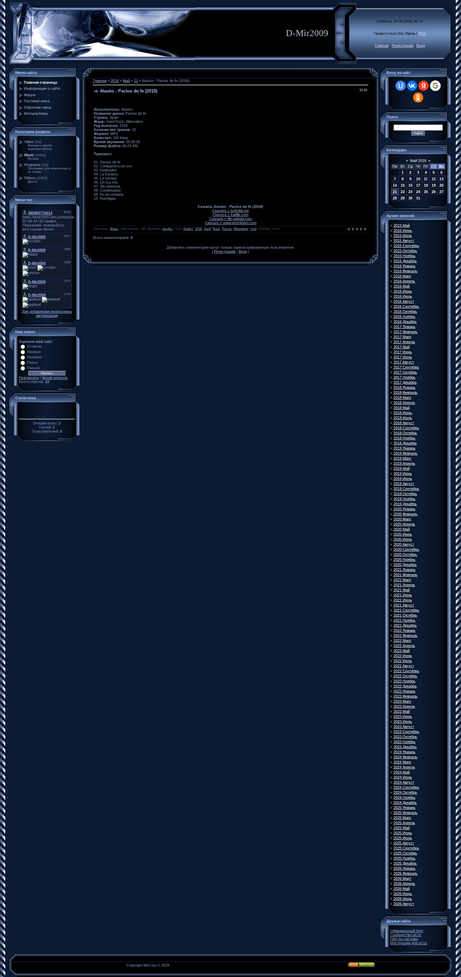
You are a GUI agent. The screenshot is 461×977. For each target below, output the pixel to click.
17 (418, 185)
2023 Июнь (403, 716)
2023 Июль (403, 722)
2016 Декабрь (405, 322)
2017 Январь (404, 327)
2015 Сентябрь (406, 246)
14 (395, 185)
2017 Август (404, 362)
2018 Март (402, 398)
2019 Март (402, 458)
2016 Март (402, 276)
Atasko (188, 228)
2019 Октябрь (405, 494)
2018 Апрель (404, 403)
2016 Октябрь (405, 311)
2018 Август (404, 423)
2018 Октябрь (405, 433)
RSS (422, 33)
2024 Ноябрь (404, 797)
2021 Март (402, 580)
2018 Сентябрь (406, 428)
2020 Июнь (403, 534)
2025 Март (402, 818)
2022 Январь (404, 630)
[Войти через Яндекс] (423, 86)
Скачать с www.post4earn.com (230, 223)
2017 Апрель (404, 342)
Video (28, 142)
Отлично (34, 346)
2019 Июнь (403, 473)
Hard (207, 228)
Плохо (32, 362)
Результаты (29, 378)
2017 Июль (403, 357)
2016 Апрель (404, 281)
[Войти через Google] (435, 85)
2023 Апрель (404, 706)
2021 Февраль (405, 575)
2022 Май (402, 651)
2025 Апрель (404, 823)
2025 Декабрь (405, 863)
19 (434, 185)
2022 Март (402, 641)
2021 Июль (403, 600)
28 (395, 198)
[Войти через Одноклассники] (418, 97)
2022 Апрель (404, 646)
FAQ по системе (404, 939)
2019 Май (402, 468)
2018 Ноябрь (404, 438)
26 (434, 192)
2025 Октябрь (405, 853)
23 (410, 192)
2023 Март (402, 701)
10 (418, 179)
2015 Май (402, 225)
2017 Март (402, 337)
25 (426, 192)
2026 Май (402, 889)
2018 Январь (404, 387)
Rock (216, 228)
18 (426, 185)
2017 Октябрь (405, 372)
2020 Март (402, 519)
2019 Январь (404, 448)
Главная (382, 46)
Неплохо (34, 357)
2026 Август (404, 904)
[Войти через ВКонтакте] (412, 86)
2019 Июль (403, 479)
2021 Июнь (403, 595)
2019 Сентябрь (406, 489)
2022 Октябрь (405, 676)
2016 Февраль (405, 271)
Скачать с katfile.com (230, 215)
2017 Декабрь (405, 382)
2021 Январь (404, 570)
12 (434, 179)
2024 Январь (404, 752)
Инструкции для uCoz (408, 943)
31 (418, 198)
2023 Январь (404, 691)
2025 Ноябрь (404, 858)
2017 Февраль (405, 332)
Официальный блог (407, 931)
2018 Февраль (405, 392)
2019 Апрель (404, 463)
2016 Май (402, 286)
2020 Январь (404, 509)
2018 (115, 81)
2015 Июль (403, 236)
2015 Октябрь (405, 251)
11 (426, 179)
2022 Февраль (405, 635)
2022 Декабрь (405, 686)
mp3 (253, 228)
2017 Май (402, 347)
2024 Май (402, 772)
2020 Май (402, 529)
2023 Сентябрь (406, 732)
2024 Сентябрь (406, 787)
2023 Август (404, 727)
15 (403, 185)
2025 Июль (403, 838)
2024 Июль (403, 777)
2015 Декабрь (405, 261)
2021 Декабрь (405, 625)
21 (136, 81)
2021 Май (402, 590)
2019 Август (404, 484)
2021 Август (404, 605)
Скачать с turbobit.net (230, 211)
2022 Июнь (403, 656)
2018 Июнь (403, 413)
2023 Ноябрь (404, 742)
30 (410, 198)
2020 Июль (403, 539)
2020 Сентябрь (406, 549)
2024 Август (404, 782)
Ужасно (33, 368)
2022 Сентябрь (406, 671)
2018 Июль (403, 418)
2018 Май (402, 408)
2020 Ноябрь (404, 560)
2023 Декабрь (405, 747)
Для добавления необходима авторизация (47, 313)
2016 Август (404, 301)
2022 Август (404, 666)
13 (441, 179)
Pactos (227, 228)
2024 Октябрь (405, 792)
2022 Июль (403, 661)
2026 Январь (404, 868)
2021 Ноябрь (404, 620)
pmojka (167, 228)
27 (441, 192)
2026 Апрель (404, 883)
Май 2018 (418, 161)
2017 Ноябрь (404, 377)
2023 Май (402, 711)
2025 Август (404, 843)
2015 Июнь (403, 230)
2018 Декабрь (405, 443)
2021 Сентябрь (406, 610)
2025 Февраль (405, 813)
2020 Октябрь (405, 554)
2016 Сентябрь (406, 306)
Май (126, 81)
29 (403, 198)
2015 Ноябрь (404, 256)
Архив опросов (54, 378)
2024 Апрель (404, 767)
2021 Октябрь (405, 615)
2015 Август (404, 241)
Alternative (241, 228)
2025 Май (402, 828)
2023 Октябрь (405, 737)
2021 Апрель (404, 585)
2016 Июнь (403, 291)
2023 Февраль (405, 696)
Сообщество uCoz (406, 935)
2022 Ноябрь (404, 681)
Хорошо (33, 352)
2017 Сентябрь (406, 367)
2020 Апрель (404, 524)
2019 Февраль (405, 453)
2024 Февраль (405, 757)
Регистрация (402, 46)
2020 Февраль (405, 514)
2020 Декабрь (405, 565)
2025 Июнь (403, 833)
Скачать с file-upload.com (230, 219)
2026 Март (402, 878)
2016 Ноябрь (404, 317)
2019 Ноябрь (404, 499)
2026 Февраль (405, 873)
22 (403, 192)
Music (29, 155)
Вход (420, 46)
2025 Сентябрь (406, 848)
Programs (32, 165)
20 (441, 185)
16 (410, 185)
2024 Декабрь (405, 802)
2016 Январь (404, 266)
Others (30, 178)
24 (418, 192)
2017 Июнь (403, 352)
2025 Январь (404, 808)
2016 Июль (403, 296)
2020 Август (404, 544)
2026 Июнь (403, 894)
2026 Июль (403, 899)
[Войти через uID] (401, 86)
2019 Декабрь (405, 504)
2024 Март (402, 762)
